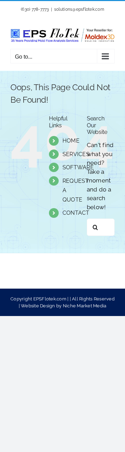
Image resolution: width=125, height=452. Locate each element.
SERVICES (76, 154)
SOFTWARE (78, 167)
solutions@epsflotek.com (79, 9)
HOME (71, 140)
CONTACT (76, 213)
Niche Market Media (85, 305)
